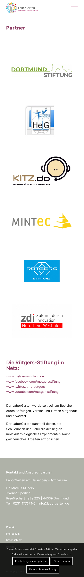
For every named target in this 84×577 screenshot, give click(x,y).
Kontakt (10, 527)
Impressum (13, 533)
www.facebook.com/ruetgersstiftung (33, 381)
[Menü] (72, 8)
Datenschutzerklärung (42, 569)
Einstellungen (62, 561)
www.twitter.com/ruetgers (25, 387)
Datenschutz (14, 539)
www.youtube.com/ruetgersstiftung (32, 392)
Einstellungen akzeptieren (30, 561)
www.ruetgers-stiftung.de (25, 376)
